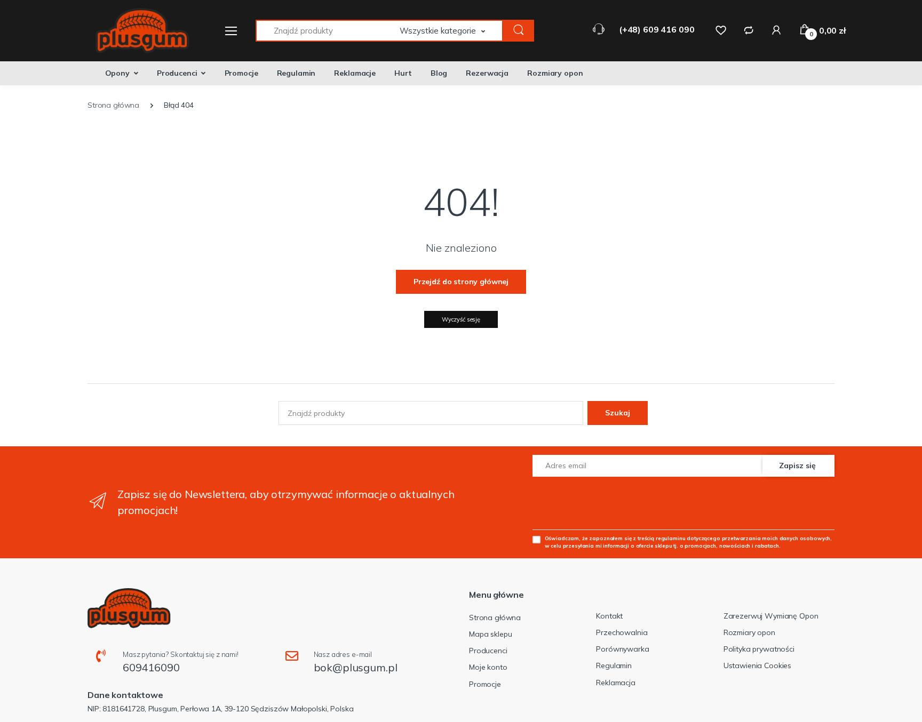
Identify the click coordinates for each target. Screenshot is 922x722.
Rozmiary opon (555, 73)
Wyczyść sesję (461, 319)
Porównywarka (622, 649)
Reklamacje (355, 73)
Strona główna (495, 617)
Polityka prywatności (759, 649)
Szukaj (617, 413)
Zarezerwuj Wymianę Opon (771, 616)
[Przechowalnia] (721, 30)
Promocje (241, 73)
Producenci (177, 73)
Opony (117, 73)
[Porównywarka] (748, 30)
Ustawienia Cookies (757, 665)
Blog (439, 73)
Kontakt (609, 616)
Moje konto (488, 667)
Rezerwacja (487, 73)
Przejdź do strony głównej (461, 281)
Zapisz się (797, 465)
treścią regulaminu (661, 538)
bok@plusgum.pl (356, 667)
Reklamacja (615, 682)
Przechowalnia (621, 632)
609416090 (151, 667)
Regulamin (296, 73)
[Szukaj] (518, 31)
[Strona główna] (136, 30)
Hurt (402, 73)
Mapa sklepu (490, 634)
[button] (451, 31)
